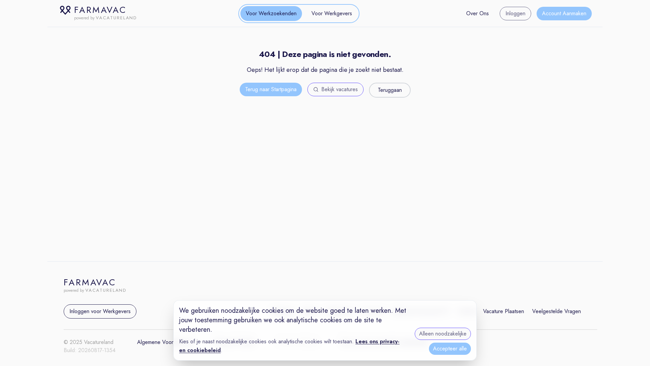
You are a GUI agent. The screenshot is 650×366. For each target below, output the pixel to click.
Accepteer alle (450, 348)
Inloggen (515, 13)
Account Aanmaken (564, 13)
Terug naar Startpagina (271, 89)
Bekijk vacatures (339, 89)
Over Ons (477, 13)
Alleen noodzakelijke (443, 334)
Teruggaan (390, 90)
